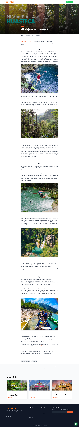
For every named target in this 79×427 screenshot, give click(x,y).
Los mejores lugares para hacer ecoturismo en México (15, 394)
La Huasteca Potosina (26, 41)
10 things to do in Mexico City (38, 394)
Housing (30, 409)
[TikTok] (8, 416)
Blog (51, 1)
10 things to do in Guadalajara (60, 394)
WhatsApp (70, 1)
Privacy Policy (43, 413)
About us (47, 1)
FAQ (41, 409)
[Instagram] (6, 416)
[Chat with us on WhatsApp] (76, 424)
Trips (22, 26)
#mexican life (34, 361)
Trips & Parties (37, 1)
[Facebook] (10, 416)
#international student (25, 361)
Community (43, 1)
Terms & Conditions (44, 411)
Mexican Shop (31, 417)
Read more (10, 397)
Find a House (31, 1)
